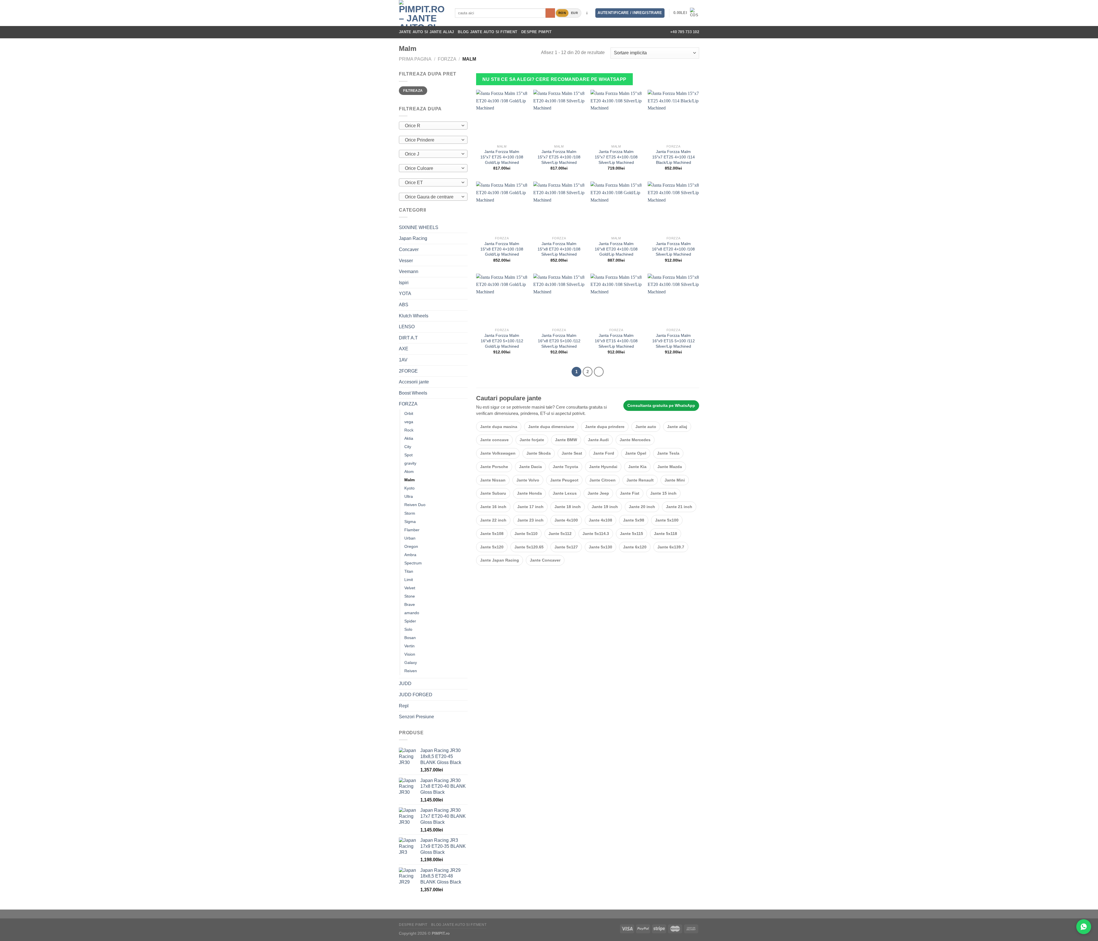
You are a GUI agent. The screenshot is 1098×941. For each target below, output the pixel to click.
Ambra (410, 554)
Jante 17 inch (530, 506)
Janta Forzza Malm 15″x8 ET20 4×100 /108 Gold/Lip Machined (501, 248)
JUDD (405, 683)
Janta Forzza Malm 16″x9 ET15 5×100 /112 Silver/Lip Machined (673, 340)
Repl (404, 705)
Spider (410, 621)
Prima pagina (415, 59)
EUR (574, 13)
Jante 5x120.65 (529, 547)
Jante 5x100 (667, 520)
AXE (403, 348)
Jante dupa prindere (604, 426)
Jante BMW (566, 439)
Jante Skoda (538, 453)
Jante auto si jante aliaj (426, 32)
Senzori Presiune (416, 716)
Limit (408, 579)
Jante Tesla (668, 453)
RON (562, 13)
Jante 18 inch (567, 506)
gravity (410, 463)
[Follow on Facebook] (627, 32)
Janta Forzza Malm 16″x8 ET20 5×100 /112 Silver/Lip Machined (559, 340)
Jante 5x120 (492, 547)
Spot (408, 455)
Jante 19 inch (605, 506)
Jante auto (645, 426)
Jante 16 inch (493, 506)
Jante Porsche (494, 466)
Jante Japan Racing (499, 560)
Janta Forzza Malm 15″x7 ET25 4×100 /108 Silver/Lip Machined (559, 156)
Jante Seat (572, 453)
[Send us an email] (650, 32)
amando (411, 612)
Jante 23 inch (530, 520)
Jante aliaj (677, 426)
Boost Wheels (413, 393)
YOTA (405, 293)
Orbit (408, 413)
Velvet (409, 588)
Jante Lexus (565, 493)
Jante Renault (640, 480)
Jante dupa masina (498, 426)
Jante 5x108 (492, 533)
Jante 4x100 (566, 520)
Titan (408, 571)
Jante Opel (635, 453)
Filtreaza (413, 91)
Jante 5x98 (633, 520)
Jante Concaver (545, 560)
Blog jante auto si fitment (487, 32)
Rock (408, 430)
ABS (403, 304)
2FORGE (408, 371)
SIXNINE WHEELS (418, 227)
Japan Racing (413, 238)
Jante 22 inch (493, 520)
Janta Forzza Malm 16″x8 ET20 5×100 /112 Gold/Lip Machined (502, 340)
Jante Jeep (598, 493)
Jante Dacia (530, 466)
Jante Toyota (565, 466)
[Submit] (550, 13)
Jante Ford (603, 453)
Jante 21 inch (679, 506)
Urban (409, 538)
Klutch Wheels (413, 315)
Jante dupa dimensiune (551, 426)
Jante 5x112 (560, 533)
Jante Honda (529, 493)
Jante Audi (598, 439)
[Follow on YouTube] (657, 32)
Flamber (411, 530)
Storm (409, 513)
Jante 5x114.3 (595, 533)
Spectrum (413, 563)
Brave (409, 604)
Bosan (410, 637)
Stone (409, 596)
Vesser (406, 260)
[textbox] (432, 126)
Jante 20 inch (642, 506)
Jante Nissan (493, 480)
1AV (403, 359)
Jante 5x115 (631, 533)
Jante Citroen (602, 480)
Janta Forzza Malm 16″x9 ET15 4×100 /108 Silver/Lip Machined (616, 340)
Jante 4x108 (600, 520)
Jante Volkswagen (498, 453)
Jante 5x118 (665, 533)
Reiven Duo (414, 504)
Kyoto (409, 488)
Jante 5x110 (526, 533)
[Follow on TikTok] (642, 32)
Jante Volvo (527, 480)
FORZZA (447, 59)
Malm (409, 480)
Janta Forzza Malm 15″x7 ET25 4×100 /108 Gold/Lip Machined (501, 156)
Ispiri (404, 282)
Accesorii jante (414, 381)
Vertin (409, 646)
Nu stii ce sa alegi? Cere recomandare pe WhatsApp (554, 79)
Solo (408, 629)
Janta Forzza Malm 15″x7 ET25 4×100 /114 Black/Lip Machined (673, 156)
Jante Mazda (669, 466)
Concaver (409, 249)
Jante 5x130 (600, 547)
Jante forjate (532, 439)
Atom (409, 471)
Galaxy (410, 662)
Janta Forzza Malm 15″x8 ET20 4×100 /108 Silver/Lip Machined (559, 248)
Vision (409, 654)
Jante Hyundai (603, 466)
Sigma (410, 521)
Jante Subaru (493, 493)
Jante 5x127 (566, 547)
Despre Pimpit (536, 32)
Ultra (408, 496)
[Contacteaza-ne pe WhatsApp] (1083, 926)
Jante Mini (675, 480)
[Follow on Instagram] (635, 32)
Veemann (408, 271)
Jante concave (494, 439)
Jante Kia (637, 466)
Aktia (408, 438)
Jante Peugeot (564, 480)
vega (408, 421)
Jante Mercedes (635, 439)
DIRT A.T (408, 337)
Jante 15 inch (663, 493)
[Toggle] (465, 238)
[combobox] (433, 126)
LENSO (407, 326)
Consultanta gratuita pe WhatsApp (661, 405)
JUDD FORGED (415, 694)
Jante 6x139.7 (670, 547)
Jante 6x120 (635, 547)
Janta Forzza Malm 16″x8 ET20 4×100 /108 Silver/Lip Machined (673, 248)
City (407, 446)
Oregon (411, 546)
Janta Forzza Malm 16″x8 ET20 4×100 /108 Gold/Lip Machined (616, 248)
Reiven (410, 671)
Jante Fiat (629, 493)
